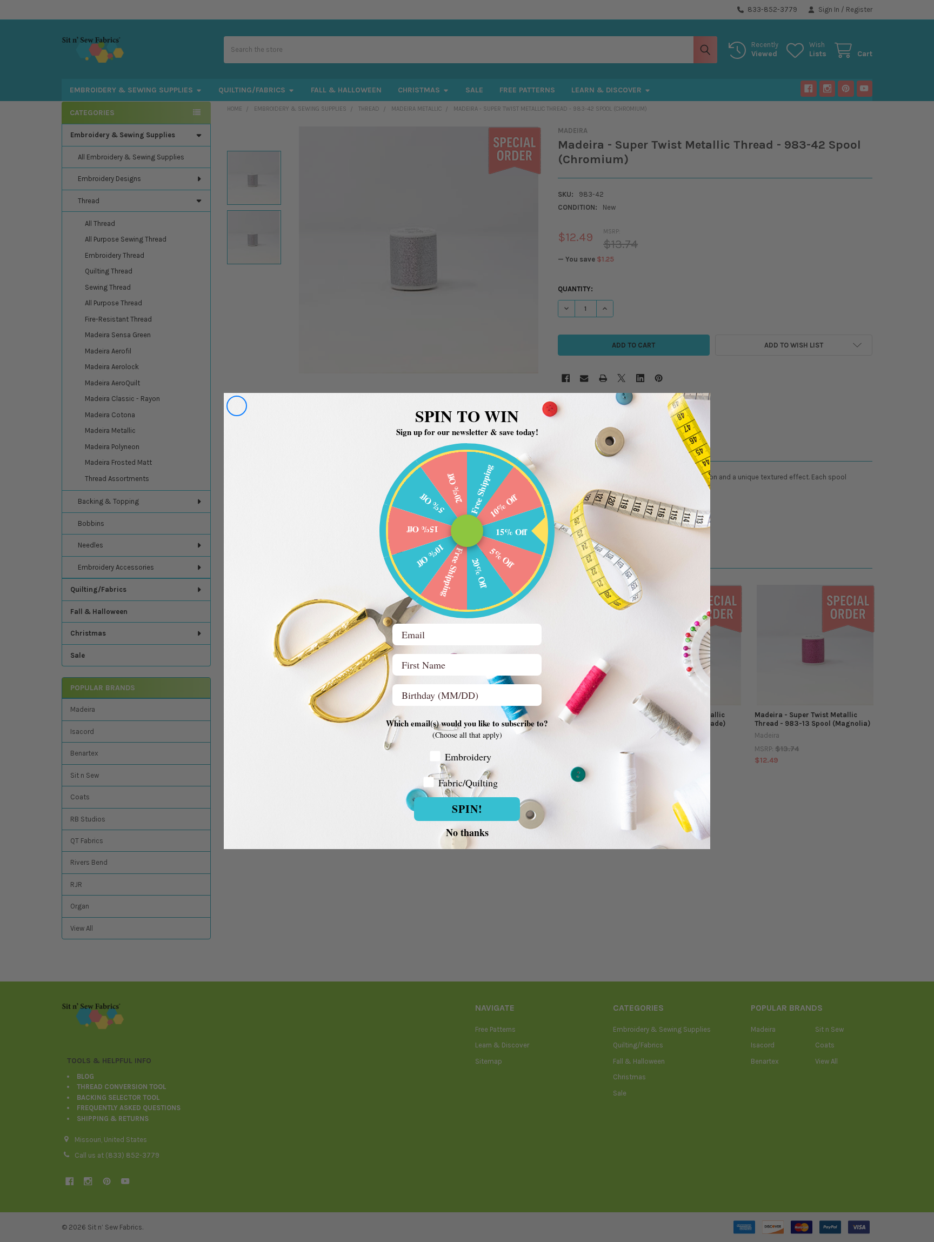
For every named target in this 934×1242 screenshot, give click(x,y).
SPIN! (467, 809)
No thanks (467, 831)
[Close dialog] (236, 406)
